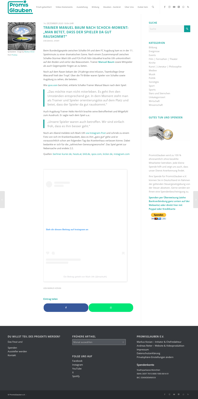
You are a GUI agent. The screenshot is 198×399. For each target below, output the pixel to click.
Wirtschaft (154, 101)
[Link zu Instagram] (169, 6)
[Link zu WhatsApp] (183, 6)
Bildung (153, 47)
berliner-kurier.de (62, 153)
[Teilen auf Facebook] (66, 307)
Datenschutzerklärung (148, 353)
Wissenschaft (156, 104)
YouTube (77, 368)
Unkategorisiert (157, 97)
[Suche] (153, 7)
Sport (56, 40)
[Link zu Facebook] (164, 6)
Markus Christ (29, 52)
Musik (152, 74)
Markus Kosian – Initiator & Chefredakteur (159, 341)
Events (152, 55)
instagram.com (122, 153)
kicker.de (107, 153)
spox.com (96, 153)
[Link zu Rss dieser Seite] (188, 6)
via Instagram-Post (96, 132)
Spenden (12, 347)
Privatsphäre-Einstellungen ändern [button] (155, 357)
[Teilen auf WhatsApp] (111, 307)
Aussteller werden (17, 351)
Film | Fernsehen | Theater (163, 58)
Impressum (143, 349)
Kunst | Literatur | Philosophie (165, 66)
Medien (153, 70)
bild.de (86, 153)
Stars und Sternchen (159, 93)
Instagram (77, 364)
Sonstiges (154, 81)
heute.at (77, 153)
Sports (152, 89)
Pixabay (14, 55)
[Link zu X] (178, 6)
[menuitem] (44, 7)
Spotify (76, 376)
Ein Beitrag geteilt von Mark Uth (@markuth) (85, 276)
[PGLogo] (20, 7)
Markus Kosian (54, 288)
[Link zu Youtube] (174, 6)
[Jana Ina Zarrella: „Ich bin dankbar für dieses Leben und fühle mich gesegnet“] (195, 199)
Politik (152, 78)
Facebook (77, 360)
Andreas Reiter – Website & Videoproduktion (160, 345)
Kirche (152, 62)
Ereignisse (48, 40)
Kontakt (12, 355)
